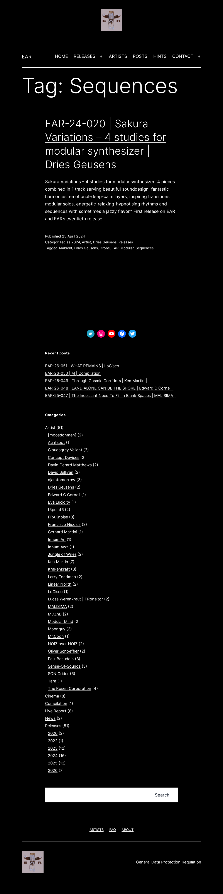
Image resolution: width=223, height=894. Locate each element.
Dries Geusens (105, 242)
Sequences (145, 248)
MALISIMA (57, 606)
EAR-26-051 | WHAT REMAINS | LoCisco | (83, 366)
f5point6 (56, 509)
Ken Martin (58, 561)
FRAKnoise (58, 517)
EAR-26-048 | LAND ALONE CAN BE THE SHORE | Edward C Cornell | (109, 388)
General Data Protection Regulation (168, 862)
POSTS (140, 56)
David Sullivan (60, 472)
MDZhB (55, 614)
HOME (61, 56)
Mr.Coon (56, 636)
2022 (52, 740)
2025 (52, 763)
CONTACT (182, 56)
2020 (52, 733)
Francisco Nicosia (64, 524)
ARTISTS (118, 56)
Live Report (55, 711)
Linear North (59, 584)
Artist (86, 242)
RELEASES (84, 56)
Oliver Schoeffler (63, 651)
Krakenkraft (59, 569)
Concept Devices (63, 457)
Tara (52, 681)
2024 (75, 242)
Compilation (56, 703)
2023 (52, 748)
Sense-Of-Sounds (64, 666)
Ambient (65, 248)
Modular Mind (60, 621)
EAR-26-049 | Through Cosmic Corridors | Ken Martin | (96, 380)
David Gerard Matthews (70, 465)
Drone (105, 248)
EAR (27, 57)
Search (162, 795)
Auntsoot (56, 442)
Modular (127, 248)
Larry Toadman (62, 576)
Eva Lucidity (59, 502)
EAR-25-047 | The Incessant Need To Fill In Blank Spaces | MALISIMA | (110, 395)
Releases (125, 242)
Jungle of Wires (62, 554)
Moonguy (56, 629)
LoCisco (55, 591)
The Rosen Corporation (69, 688)
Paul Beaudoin (61, 658)
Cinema (52, 696)
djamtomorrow (61, 479)
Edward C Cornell (64, 494)
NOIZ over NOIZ (63, 643)
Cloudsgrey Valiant (65, 450)
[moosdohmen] (62, 435)
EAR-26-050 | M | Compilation (73, 373)
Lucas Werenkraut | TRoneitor (75, 599)
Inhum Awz (58, 547)
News (50, 718)
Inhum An (57, 539)
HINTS (160, 56)
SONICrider (58, 673)
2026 (52, 770)
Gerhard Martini (62, 532)
